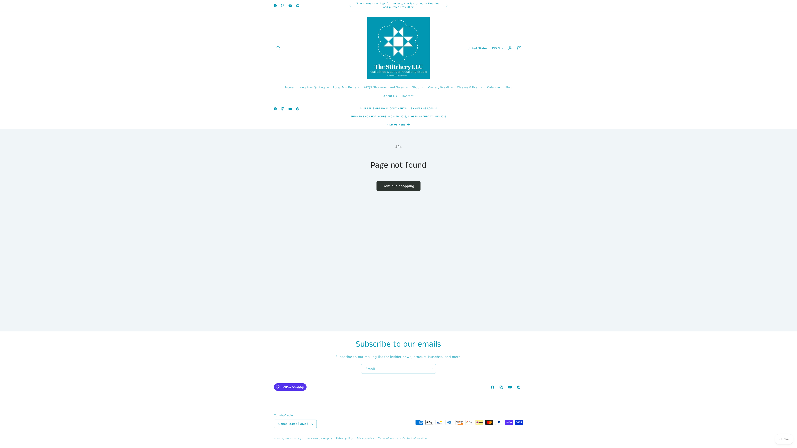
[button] (278, 48)
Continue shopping (398, 186)
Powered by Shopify (319, 438)
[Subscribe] (431, 369)
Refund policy (344, 438)
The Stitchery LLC (296, 438)
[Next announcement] (446, 6)
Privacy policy (365, 438)
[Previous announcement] (350, 6)
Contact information (414, 438)
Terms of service (388, 438)
